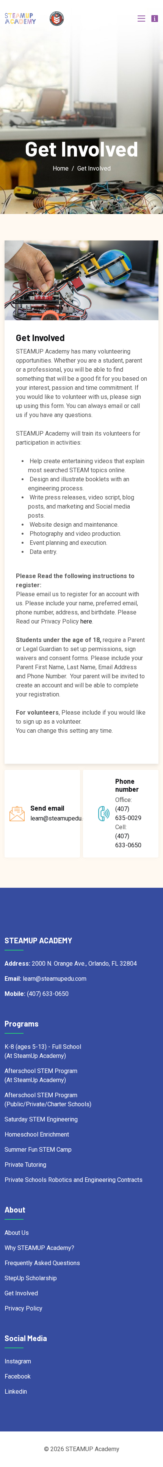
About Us (17, 1232)
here (86, 621)
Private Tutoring (25, 1164)
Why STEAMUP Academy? (39, 1247)
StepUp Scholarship (31, 1278)
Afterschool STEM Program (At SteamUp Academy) (41, 1075)
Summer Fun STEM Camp (38, 1149)
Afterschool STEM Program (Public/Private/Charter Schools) (48, 1100)
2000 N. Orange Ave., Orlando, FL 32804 (71, 963)
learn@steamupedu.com (62, 818)
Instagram (18, 1361)
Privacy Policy (23, 1308)
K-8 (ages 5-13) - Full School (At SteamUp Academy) (43, 1051)
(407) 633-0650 (128, 841)
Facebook (18, 1376)
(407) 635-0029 (128, 813)
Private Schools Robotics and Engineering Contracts (74, 1179)
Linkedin (16, 1391)
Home (61, 168)
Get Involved (21, 1293)
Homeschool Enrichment (37, 1134)
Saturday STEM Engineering (41, 1119)
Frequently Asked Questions (42, 1263)
